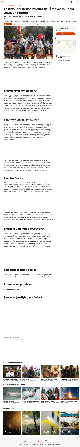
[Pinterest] (38, 440)
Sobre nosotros (22, 444)
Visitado (17, 24)
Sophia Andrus (12, 339)
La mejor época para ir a (12, 5)
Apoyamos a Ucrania (36, 444)
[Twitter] (34, 440)
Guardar (9, 24)
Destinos (8, 2)
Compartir (41, 24)
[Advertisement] (28, 78)
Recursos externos (12, 289)
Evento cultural (44, 21)
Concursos (68, 21)
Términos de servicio (56, 444)
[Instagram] (25, 440)
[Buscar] (71, 2)
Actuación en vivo (54, 21)
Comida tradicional (34, 21)
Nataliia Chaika (21, 339)
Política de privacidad (46, 444)
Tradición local (25, 21)
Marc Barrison (30, 59)
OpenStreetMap (68, 53)
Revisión (32, 24)
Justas (62, 21)
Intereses (15, 2)
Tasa (25, 24)
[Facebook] (29, 440)
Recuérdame (66, 33)
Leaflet (63, 53)
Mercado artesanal (8, 21)
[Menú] (76, 2)
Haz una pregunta (9, 293)
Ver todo (9, 56)
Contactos (28, 444)
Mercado (17, 21)
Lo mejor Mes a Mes (25, 2)
